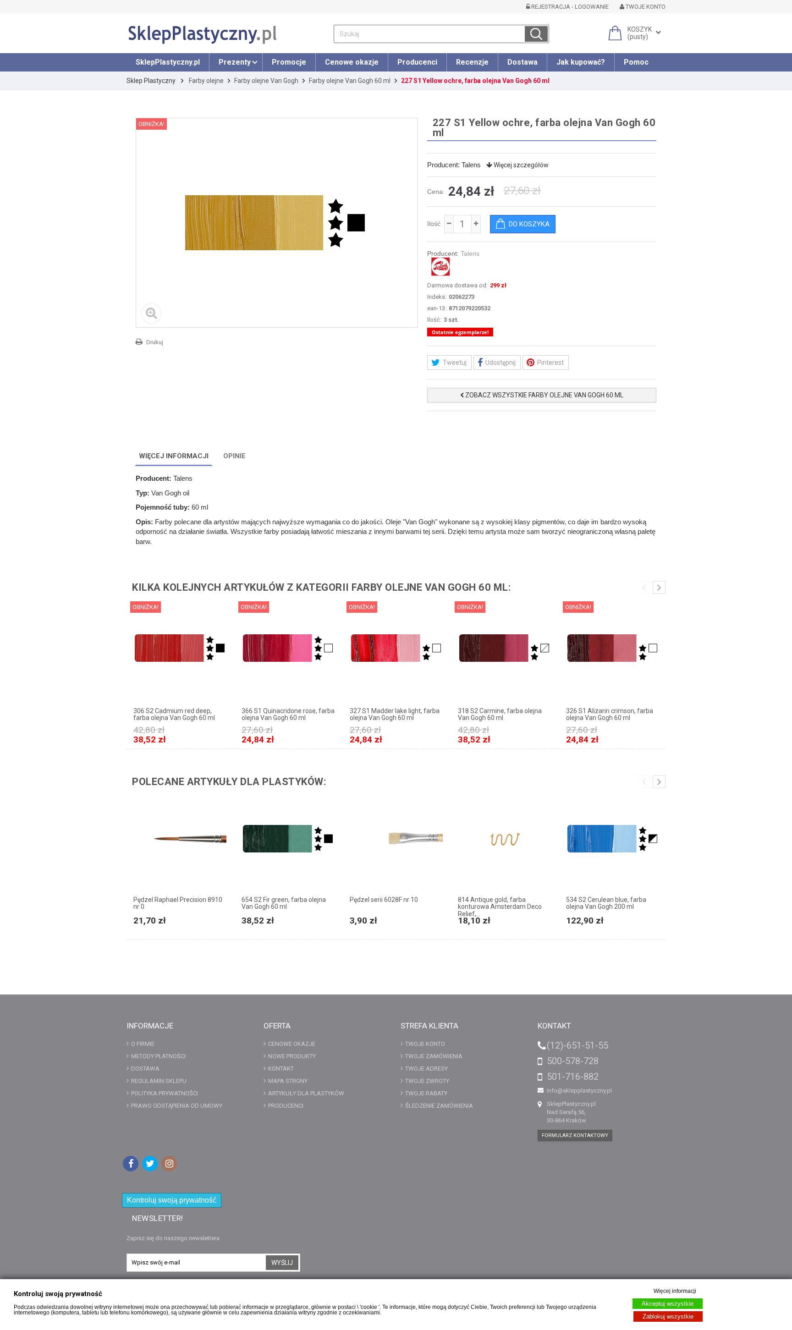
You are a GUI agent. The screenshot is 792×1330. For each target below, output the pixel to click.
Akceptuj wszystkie (667, 1303)
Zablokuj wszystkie (668, 1316)
